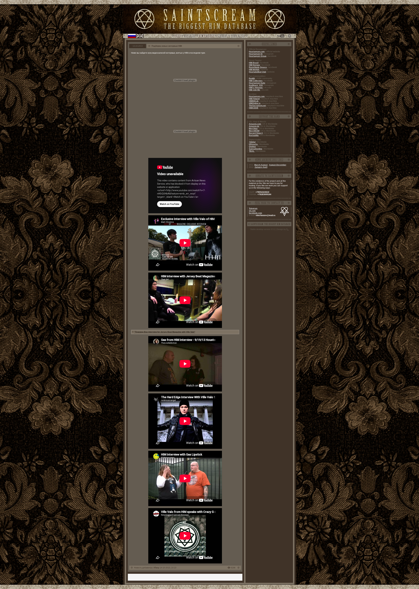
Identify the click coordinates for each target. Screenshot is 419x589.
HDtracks (253, 144)
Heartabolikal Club (257, 72)
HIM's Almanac (256, 87)
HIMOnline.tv (255, 103)
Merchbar (253, 128)
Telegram (253, 208)
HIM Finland (254, 99)
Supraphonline (255, 149)
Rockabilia (254, 135)
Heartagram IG (256, 54)
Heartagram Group (257, 56)
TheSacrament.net (257, 105)
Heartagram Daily (257, 83)
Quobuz (252, 146)
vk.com (252, 211)
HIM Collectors (256, 81)
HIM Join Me (254, 90)
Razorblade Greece (258, 67)
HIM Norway (254, 65)
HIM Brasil (253, 63)
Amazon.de (254, 126)
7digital (252, 142)
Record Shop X (256, 133)
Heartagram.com (257, 51)
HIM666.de (254, 101)
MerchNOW (254, 131)
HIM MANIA (254, 69)
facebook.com (255, 213)
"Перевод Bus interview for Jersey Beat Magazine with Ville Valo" (164, 332)
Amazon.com (255, 124)
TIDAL (252, 151)
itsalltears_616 (256, 85)
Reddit (252, 78)
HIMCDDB (253, 108)
